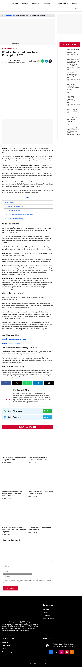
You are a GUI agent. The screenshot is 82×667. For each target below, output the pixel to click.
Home (2, 15)
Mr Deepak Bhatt (15, 60)
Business (25, 3)
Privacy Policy (7, 652)
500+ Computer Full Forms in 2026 (73, 110)
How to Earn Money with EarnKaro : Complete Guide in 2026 (73, 99)
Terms (5, 649)
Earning (15, 3)
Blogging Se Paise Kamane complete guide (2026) (73, 51)
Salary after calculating (14, 218)
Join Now (47, 411)
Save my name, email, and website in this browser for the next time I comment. (28, 582)
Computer (36, 3)
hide (28, 197)
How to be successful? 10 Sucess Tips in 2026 (72, 75)
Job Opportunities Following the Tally (18, 214)
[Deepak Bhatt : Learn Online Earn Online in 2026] (4, 3)
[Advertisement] (33, 31)
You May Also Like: (12, 210)
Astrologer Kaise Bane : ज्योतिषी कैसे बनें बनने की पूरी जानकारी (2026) (73, 130)
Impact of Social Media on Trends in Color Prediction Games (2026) (12, 494)
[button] (76, 8)
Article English (10, 15)
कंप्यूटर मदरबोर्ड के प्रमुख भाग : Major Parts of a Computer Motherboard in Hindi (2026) (73, 63)
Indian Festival (62, 3)
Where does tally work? (14, 206)
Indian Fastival (48, 618)
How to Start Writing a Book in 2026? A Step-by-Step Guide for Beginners (14, 530)
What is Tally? (8, 202)
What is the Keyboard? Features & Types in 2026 (73, 87)
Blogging (47, 3)
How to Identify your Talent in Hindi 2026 (72, 119)
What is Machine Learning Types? (14, 339)
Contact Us (6, 646)
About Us (5, 643)
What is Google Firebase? (11, 343)
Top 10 (74, 3)
